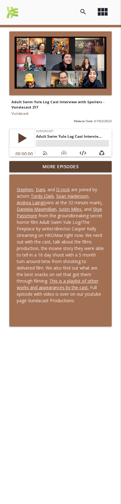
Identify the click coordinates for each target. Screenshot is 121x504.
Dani (40, 189)
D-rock (63, 189)
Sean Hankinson (72, 196)
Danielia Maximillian (36, 209)
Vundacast (20, 113)
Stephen (25, 189)
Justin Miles (70, 209)
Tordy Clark (42, 196)
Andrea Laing (30, 203)
